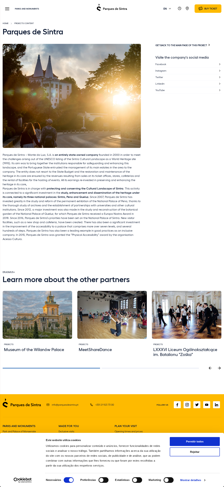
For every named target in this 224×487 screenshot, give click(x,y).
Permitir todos (195, 441)
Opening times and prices (129, 431)
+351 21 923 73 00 (104, 404)
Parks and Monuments (27, 8)
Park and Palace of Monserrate (19, 431)
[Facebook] (177, 404)
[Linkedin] (216, 404)
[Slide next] (219, 368)
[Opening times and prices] (179, 9)
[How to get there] (187, 9)
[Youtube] (206, 404)
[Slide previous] (210, 368)
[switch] (103, 480)
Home (5, 23)
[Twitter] (196, 404)
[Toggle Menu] (7, 9)
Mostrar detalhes (190, 480)
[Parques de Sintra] (112, 10)
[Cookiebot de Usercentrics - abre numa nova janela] (22, 480)
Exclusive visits (66, 431)
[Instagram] (187, 404)
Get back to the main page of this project (181, 45)
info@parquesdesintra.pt (65, 404)
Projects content (24, 23)
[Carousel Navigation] (214, 368)
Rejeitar (195, 451)
